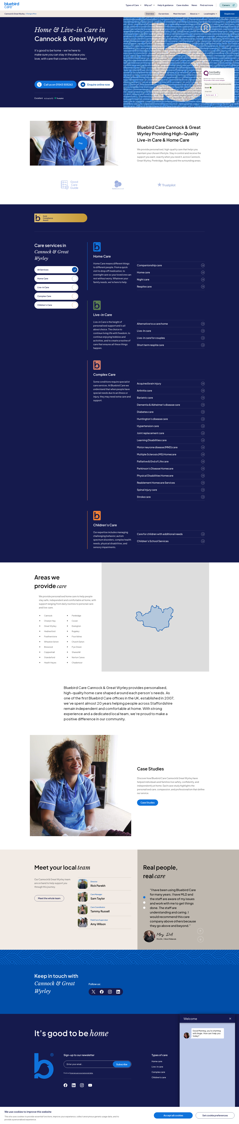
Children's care (159, 1077)
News (194, 5)
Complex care (158, 1072)
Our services (163, 14)
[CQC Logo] (212, 75)
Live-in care (157, 1066)
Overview (150, 14)
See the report (210, 95)
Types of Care (132, 5)
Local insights (209, 14)
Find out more (206, 5)
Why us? (148, 5)
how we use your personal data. (81, 1073)
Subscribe (121, 1064)
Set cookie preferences (215, 1115)
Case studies (182, 5)
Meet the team (179, 14)
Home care (157, 1061)
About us (193, 14)
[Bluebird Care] (11, 7)
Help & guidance (165, 5)
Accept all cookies (173, 1115)
